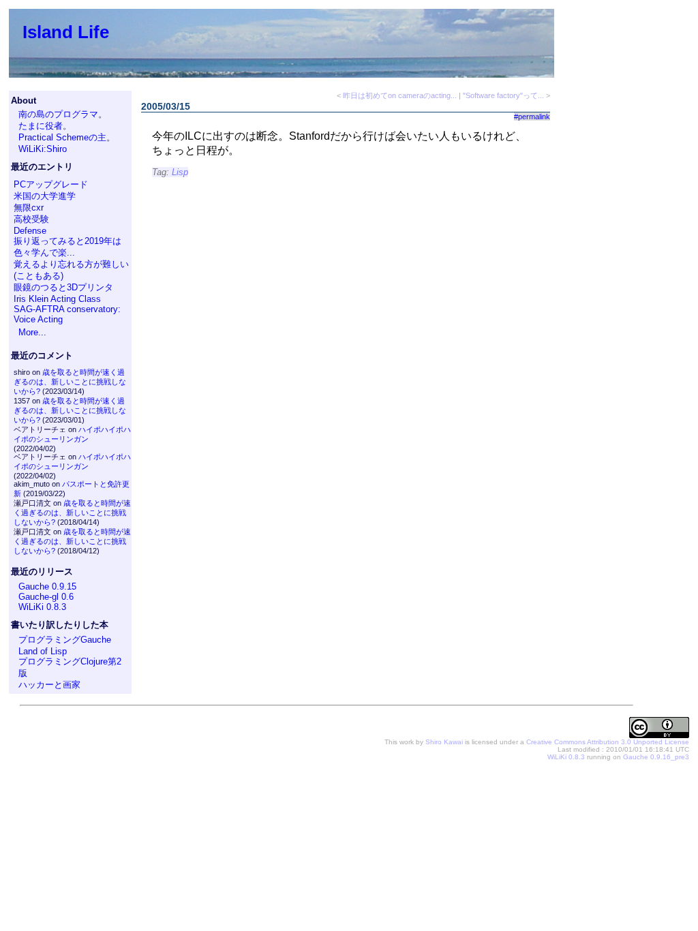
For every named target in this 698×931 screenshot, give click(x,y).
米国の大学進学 (45, 196)
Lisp (180, 172)
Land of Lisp (42, 651)
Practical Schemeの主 (62, 137)
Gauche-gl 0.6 (46, 597)
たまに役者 (40, 126)
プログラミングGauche (64, 640)
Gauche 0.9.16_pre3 (656, 757)
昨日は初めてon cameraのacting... (400, 95)
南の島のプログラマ (58, 114)
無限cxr (29, 207)
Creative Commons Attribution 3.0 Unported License (607, 742)
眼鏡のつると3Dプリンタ (63, 287)
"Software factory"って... (503, 95)
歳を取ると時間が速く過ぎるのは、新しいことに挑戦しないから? (70, 381)
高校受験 (31, 219)
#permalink (532, 116)
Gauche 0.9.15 (47, 586)
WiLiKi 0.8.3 (42, 607)
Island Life (65, 32)
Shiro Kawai (444, 742)
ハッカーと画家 (49, 685)
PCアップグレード (51, 184)
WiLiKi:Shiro (42, 149)
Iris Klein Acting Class (57, 299)
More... (32, 332)
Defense (30, 231)
